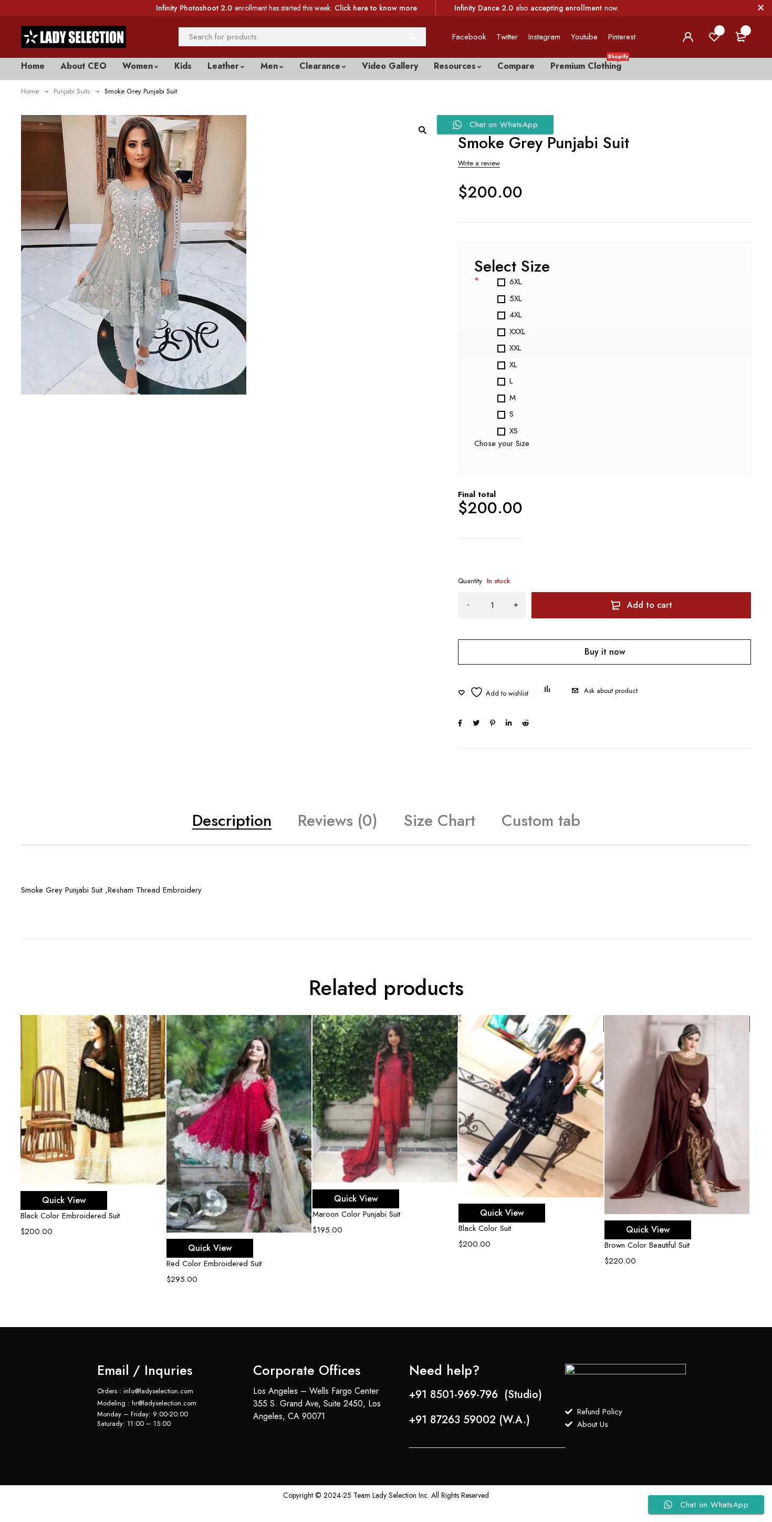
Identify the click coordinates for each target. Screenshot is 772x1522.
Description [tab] (232, 820)
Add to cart (649, 605)
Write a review (479, 163)
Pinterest (621, 37)
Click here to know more (376, 8)
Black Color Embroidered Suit (70, 1215)
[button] (422, 129)
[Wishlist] (493, 692)
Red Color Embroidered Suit (214, 1263)
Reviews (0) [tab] (338, 820)
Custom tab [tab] (541, 820)
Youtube (584, 37)
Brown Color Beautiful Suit (647, 1245)
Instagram (544, 37)
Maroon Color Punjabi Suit (356, 1214)
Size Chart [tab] (439, 820)
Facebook (469, 37)
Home (30, 91)
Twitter (507, 37)
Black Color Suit (484, 1228)
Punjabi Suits (72, 91)
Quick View (64, 1200)
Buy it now (605, 652)
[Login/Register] (687, 37)
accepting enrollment (566, 8)
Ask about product (611, 691)
